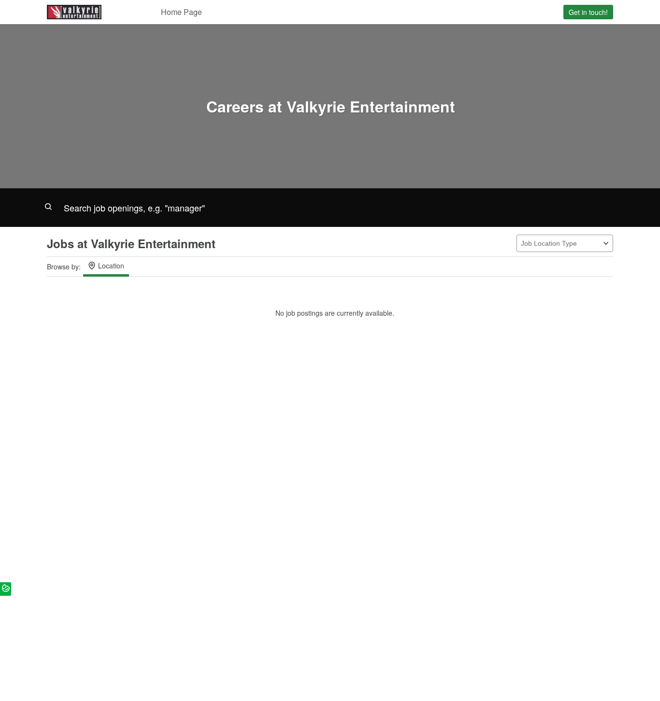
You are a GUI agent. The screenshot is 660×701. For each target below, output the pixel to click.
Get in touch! (588, 12)
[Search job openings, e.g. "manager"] (330, 207)
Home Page (181, 11)
